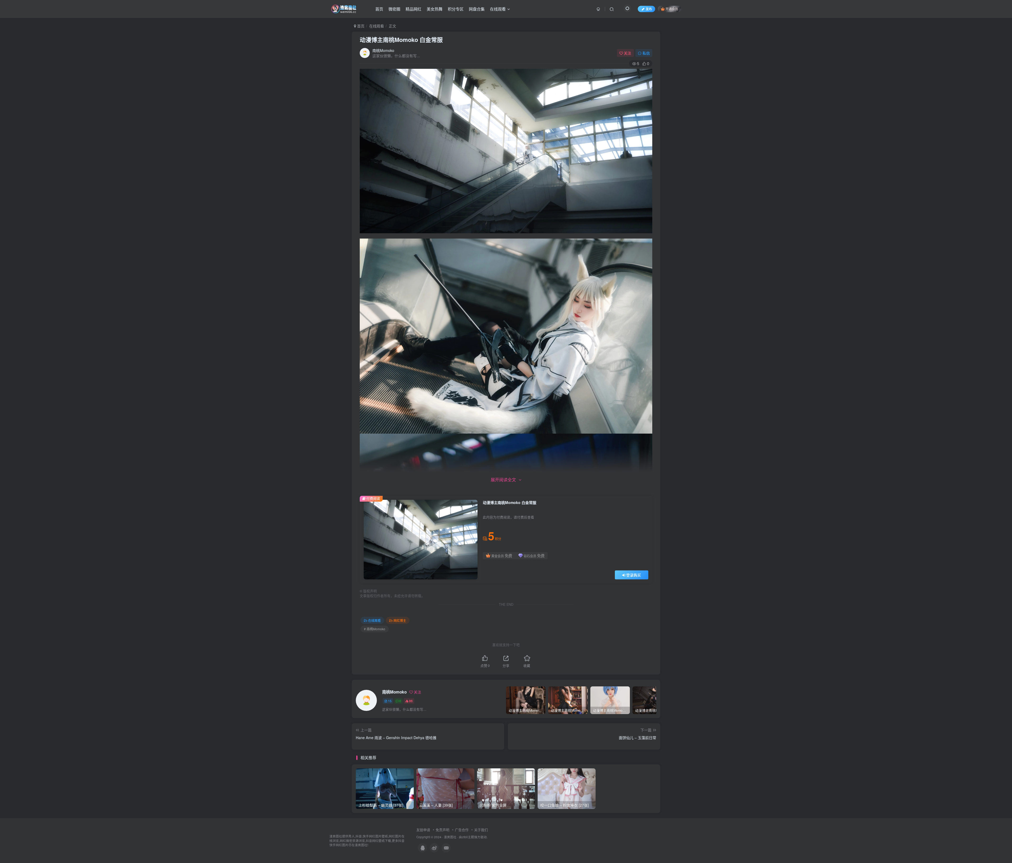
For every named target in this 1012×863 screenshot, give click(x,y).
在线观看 (498, 9)
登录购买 (633, 575)
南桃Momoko (383, 50)
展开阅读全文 (503, 480)
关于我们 (481, 829)
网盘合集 (477, 9)
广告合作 (462, 829)
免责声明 (442, 829)
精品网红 (413, 9)
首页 (379, 9)
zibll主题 (468, 837)
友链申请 (423, 829)
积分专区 (456, 9)
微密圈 (394, 9)
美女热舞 (434, 9)
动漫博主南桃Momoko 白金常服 (401, 39)
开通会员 (671, 9)
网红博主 (399, 620)
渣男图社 (450, 837)
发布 (649, 9)
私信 (646, 53)
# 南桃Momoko (374, 629)
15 (390, 701)
